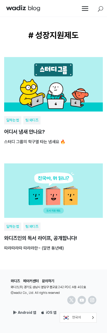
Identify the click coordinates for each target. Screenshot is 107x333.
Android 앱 (27, 312)
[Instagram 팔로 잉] (92, 300)
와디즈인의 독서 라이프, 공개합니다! (53, 205)
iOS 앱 (51, 312)
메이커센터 (31, 281)
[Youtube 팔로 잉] (82, 300)
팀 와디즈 (31, 120)
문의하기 (48, 281)
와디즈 (15, 281)
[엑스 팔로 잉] (71, 300)
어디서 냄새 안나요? (53, 99)
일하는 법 (12, 120)
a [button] (85, 9)
